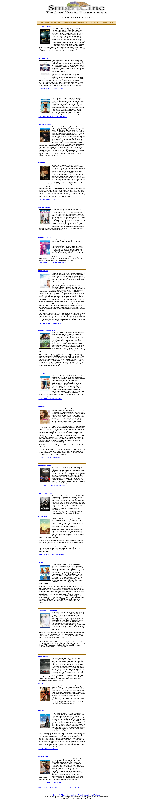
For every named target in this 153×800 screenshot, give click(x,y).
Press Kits (81, 795)
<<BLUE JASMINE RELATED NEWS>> (51, 324)
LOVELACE (42, 407)
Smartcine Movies (92, 23)
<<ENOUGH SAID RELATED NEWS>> (50, 782)
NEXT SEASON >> (76, 787)
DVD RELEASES (63, 795)
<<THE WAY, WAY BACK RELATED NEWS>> (53, 117)
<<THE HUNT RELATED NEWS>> (49, 199)
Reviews (81, 23)
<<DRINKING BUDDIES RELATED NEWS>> (52, 486)
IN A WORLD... (42, 373)
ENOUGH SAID (43, 757)
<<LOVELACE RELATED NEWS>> (49, 457)
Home (111, 23)
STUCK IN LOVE (43, 58)
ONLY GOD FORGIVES (45, 237)
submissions (89, 795)
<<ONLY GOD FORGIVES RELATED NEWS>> (53, 263)
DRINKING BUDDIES (44, 465)
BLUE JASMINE (43, 271)
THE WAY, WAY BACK (46, 96)
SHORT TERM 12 (43, 516)
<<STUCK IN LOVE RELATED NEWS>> (51, 88)
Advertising (73, 795)
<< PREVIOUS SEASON (47, 787)
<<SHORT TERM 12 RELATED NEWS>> (51, 554)
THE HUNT (41, 163)
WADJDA (41, 711)
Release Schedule (69, 23)
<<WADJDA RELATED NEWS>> (48, 749)
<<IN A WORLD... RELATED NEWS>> (50, 399)
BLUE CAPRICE (43, 656)
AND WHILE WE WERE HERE (47, 610)
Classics (104, 23)
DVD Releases (56, 23)
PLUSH (40, 683)
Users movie (44, 23)
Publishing (97, 795)
